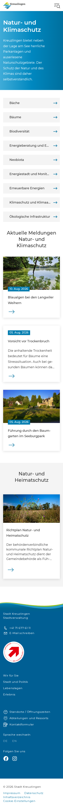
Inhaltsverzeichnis (16, 797)
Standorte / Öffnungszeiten (29, 711)
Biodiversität (19, 131)
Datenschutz (33, 793)
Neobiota (16, 160)
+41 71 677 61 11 (20, 628)
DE (5, 741)
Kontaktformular (21, 724)
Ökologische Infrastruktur (29, 217)
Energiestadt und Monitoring (32, 174)
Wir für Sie (11, 675)
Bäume (15, 117)
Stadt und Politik (15, 681)
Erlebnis (9, 694)
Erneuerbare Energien (26, 188)
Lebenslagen (13, 688)
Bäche (14, 103)
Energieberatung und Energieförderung (34, 146)
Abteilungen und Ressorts (28, 718)
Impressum (11, 793)
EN (14, 741)
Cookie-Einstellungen (19, 801)
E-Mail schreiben (21, 633)
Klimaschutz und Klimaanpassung (34, 202)
